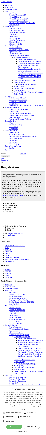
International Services (12, 107)
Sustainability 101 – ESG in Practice (30, 61)
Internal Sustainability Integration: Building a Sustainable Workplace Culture (29, 77)
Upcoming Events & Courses (19, 50)
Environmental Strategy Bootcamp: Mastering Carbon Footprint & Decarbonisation (30, 65)
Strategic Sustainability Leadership (29, 69)
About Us (8, 11)
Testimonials (13, 36)
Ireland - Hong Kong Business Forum (22, 115)
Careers (7, 150)
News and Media (11, 131)
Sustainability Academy (22, 57)
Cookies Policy (10, 261)
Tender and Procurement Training (25, 80)
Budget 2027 (13, 104)
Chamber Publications (16, 134)
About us (8, 250)
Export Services (10, 121)
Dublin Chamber (6, 2)
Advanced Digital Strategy (27, 84)
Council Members (15, 17)
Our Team (12, 13)
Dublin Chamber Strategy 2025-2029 (22, 23)
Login (3, 158)
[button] (22, 431)
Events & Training (11, 46)
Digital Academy (19, 82)
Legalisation (13, 129)
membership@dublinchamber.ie (12, 195)
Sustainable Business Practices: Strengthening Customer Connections (30, 72)
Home (7, 248)
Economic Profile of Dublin (18, 21)
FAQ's (11, 148)
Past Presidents (14, 25)
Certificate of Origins (16, 125)
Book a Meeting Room (13, 146)
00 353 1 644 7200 (13, 235)
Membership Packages (17, 30)
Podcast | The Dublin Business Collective (23, 136)
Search (23, 154)
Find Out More (10, 7)
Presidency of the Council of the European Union (26, 106)
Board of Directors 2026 (17, 15)
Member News (14, 42)
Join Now (8, 5)
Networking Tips (15, 38)
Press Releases (14, 132)
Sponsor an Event (15, 52)
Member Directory (11, 9)
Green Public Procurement (27, 59)
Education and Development (19, 55)
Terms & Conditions (12, 257)
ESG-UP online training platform (25, 88)
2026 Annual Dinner (16, 53)
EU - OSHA (13, 111)
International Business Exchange (20, 119)
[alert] (23, 410)
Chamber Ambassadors (17, 40)
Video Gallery (14, 144)
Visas (11, 123)
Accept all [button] (14, 427)
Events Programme (15, 48)
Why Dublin (13, 140)
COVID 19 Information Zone (15, 246)
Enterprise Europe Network (18, 109)
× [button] (43, 388)
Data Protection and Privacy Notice (17, 259)
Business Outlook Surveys (18, 100)
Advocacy (8, 96)
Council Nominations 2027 (18, 19)
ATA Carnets (13, 127)
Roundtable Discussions (17, 102)
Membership (9, 27)
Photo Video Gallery (16, 138)
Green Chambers (19, 90)
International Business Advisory (20, 113)
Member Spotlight (15, 44)
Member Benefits (15, 28)
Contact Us (9, 253)
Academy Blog (19, 86)
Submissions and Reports (17, 98)
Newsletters (13, 142)
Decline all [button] (31, 427)
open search (5, 156)
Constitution (9, 252)
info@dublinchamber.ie (15, 234)
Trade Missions (14, 117)
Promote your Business (17, 32)
